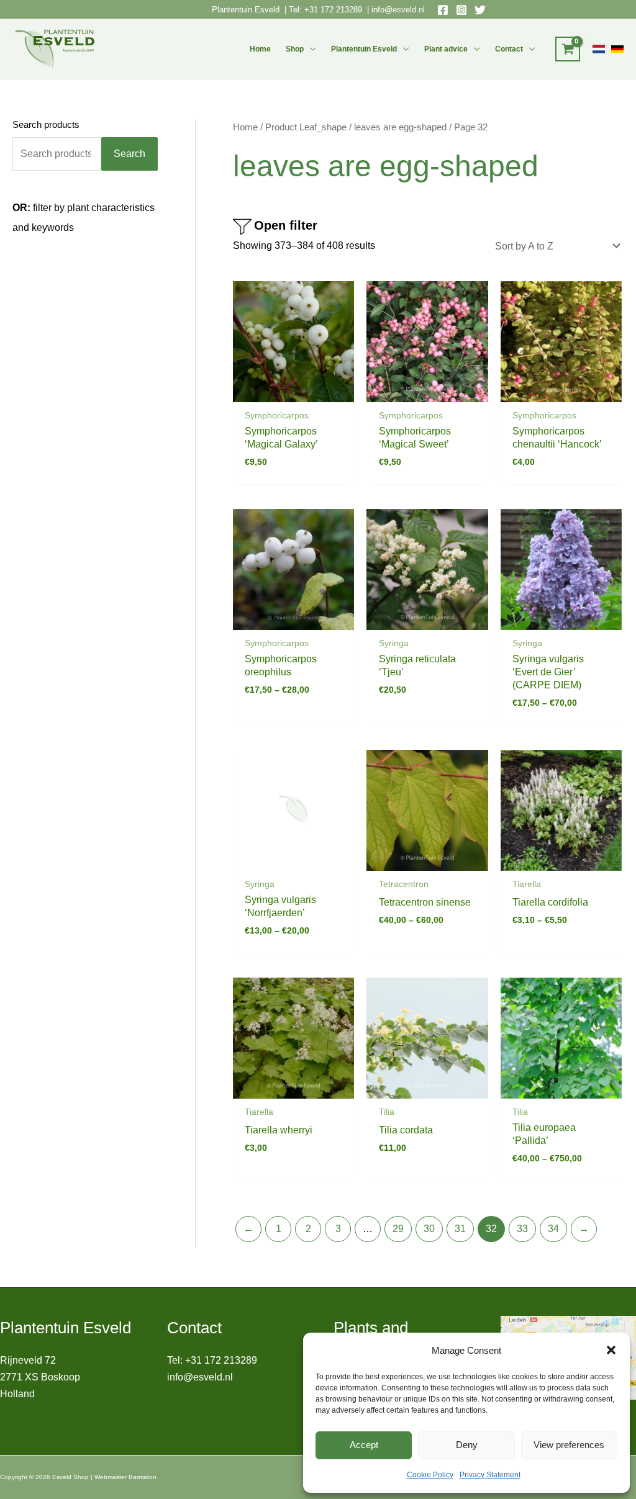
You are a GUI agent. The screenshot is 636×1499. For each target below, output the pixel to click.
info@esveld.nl (398, 9)
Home (260, 49)
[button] (611, 1350)
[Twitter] (480, 10)
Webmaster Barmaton (125, 1477)
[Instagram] (461, 10)
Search (129, 153)
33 (522, 1228)
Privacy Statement (490, 1474)
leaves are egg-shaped (400, 127)
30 (429, 1228)
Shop (295, 49)
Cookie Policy (430, 1474)
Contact (509, 49)
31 (460, 1228)
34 (553, 1228)
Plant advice (446, 49)
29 (398, 1228)
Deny (467, 1444)
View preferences (569, 1444)
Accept (364, 1444)
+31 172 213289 (333, 9)
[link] (599, 49)
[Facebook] (442, 10)
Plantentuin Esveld (247, 9)
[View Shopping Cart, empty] (567, 49)
